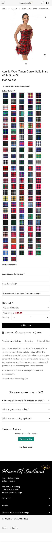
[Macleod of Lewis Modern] (13, 198)
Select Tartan (8, 90)
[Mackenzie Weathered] (13, 192)
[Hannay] (38, 143)
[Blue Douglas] (22, 101)
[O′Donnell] (22, 216)
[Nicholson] (5, 216)
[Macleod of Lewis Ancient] (5, 198)
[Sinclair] (13, 246)
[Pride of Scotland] (30, 222)
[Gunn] (5, 143)
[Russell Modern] (38, 234)
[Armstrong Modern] (22, 95)
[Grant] (5, 137)
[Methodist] (13, 210)
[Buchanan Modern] (38, 101)
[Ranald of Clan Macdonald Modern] (5, 228)
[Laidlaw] (13, 168)
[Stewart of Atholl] (22, 246)
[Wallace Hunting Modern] (22, 253)
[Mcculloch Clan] (22, 204)
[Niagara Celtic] (38, 210)
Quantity (5, 317)
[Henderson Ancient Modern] (13, 149)
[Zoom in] (45, 55)
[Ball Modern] (30, 95)
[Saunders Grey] (22, 240)
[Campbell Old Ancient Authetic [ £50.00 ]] (38, 107)
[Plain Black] (5, 222)
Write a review (26, 439)
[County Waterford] (22, 113)
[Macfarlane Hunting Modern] (30, 180)
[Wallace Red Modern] (30, 253)
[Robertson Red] (30, 228)
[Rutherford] (5, 240)
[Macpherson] (30, 198)
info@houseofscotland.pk (12, 492)
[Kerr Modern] (5, 168)
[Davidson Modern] (22, 119)
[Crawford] (38, 113)
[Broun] (30, 101)
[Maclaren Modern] (30, 192)
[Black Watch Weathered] (13, 101)
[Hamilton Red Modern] (30, 143)
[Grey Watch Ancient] (22, 137)
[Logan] (22, 174)
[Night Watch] (13, 216)
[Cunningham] (13, 119)
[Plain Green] (13, 222)
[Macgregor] (5, 186)
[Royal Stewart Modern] (30, 234)
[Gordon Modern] (22, 131)
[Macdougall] (13, 180)
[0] (47, 3)
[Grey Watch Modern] (30, 137)
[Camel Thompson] (5, 107)
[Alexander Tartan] (5, 95)
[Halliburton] (13, 143)
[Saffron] (13, 240)
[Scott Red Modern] (5, 246)
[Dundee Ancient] (22, 125)
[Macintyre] (30, 186)
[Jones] (22, 162)
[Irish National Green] (30, 156)
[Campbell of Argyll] (30, 107)
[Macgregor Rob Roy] (38, 180)
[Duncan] (13, 125)
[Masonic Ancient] (5, 204)
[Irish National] (38, 156)
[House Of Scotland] (26, 2)
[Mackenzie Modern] (5, 192)
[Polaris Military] (22, 222)
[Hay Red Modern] (5, 149)
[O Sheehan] (38, 216)
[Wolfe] (13, 259)
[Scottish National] (38, 240)
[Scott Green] (30, 240)
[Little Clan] (13, 174)
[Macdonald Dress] (5, 180)
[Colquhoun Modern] (13, 113)
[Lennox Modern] (30, 168)
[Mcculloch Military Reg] (30, 204)
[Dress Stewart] (5, 125)
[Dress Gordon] (38, 119)
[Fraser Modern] (38, 125)
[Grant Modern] (13, 137)
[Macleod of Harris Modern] (38, 192)
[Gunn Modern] (38, 137)
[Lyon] (30, 174)
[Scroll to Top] (47, 529)
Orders (4, 528)
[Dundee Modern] (30, 125)
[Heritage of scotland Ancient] (38, 149)
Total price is (13, 313)
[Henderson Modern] (22, 149)
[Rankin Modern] (22, 228)
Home (4, 8)
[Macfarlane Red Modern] (22, 180)
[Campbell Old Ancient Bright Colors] (5, 113)
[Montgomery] (22, 210)
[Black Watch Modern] (5, 101)
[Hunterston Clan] (13, 156)
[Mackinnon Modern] (22, 192)
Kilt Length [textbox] (7, 303)
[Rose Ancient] (5, 234)
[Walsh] (38, 253)
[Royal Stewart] (22, 234)
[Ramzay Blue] (38, 222)
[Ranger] (13, 228)
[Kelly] (38, 162)
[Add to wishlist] (45, 17)
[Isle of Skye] (13, 162)
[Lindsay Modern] (5, 174)
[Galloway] (13, 131)
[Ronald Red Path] (38, 228)
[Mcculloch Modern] (38, 204)
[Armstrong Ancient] (13, 95)
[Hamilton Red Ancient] (22, 143)
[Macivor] (38, 186)
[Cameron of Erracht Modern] (22, 107)
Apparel (14, 8)
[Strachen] (30, 246)
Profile (15, 528)
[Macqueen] (38, 198)
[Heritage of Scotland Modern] (5, 156)
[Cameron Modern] (13, 107)
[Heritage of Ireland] (30, 149)
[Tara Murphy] (38, 246)
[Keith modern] (30, 162)
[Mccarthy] (13, 204)
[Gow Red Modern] (30, 131)
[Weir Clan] (5, 259)
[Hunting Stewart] (22, 156)
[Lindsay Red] (38, 168)
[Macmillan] (22, 198)
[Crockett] (5, 119)
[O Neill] (30, 216)
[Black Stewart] (38, 95)
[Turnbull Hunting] (13, 253)
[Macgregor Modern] (13, 186)
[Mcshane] (5, 210)
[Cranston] (30, 113)
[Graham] (38, 131)
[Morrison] (30, 210)
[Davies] (30, 119)
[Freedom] (5, 131)
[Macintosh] (22, 186)
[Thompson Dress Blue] (5, 253)
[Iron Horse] (5, 162)
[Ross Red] (13, 234)
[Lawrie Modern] (22, 168)
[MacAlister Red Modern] (38, 174)
